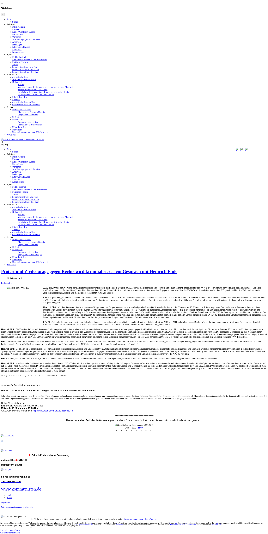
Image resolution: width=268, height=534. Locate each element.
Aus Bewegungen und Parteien (26, 39)
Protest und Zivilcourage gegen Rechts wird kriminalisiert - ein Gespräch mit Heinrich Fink (89, 271)
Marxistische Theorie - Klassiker (32, 112)
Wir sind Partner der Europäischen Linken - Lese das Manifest (45, 87)
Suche (15, 22)
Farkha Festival (19, 57)
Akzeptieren (5, 530)
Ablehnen (15, 530)
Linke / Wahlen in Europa (23, 32)
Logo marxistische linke (28, 122)
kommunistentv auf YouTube (25, 67)
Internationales (18, 27)
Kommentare (18, 52)
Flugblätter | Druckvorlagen (30, 124)
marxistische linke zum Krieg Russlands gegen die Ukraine (44, 92)
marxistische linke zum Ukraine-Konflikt (36, 94)
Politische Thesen (20, 62)
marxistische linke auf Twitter (25, 102)
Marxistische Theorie (21, 109)
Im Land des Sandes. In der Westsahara (29, 59)
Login (9, 495)
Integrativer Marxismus (28, 114)
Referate (16, 117)
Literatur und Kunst (21, 47)
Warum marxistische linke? (24, 79)
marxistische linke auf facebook (26, 104)
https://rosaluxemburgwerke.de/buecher (140, 519)
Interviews (16, 49)
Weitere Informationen (10, 532)
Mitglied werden (19, 97)
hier (140, 427)
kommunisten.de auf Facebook (25, 69)
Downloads (17, 119)
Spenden (16, 99)
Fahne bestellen (19, 127)
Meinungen (17, 44)
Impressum (17, 130)
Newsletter (11, 135)
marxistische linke (20, 77)
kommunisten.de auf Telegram (25, 72)
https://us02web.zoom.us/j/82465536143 (53, 411)
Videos (15, 64)
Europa (15, 29)
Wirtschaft (16, 37)
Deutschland (17, 34)
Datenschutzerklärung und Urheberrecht (30, 132)
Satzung (21, 84)
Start (9, 19)
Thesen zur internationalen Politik (32, 89)
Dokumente (17, 82)
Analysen (16, 42)
